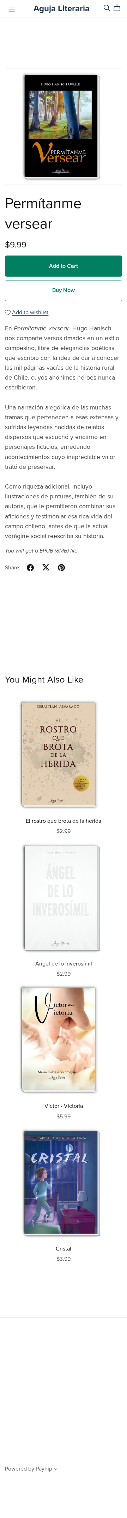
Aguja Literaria (62, 9)
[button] (56, 1469)
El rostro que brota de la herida (63, 821)
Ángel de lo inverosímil (63, 963)
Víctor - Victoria (63, 1106)
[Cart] (119, 8)
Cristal (63, 1248)
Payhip (44, 1468)
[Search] (107, 8)
